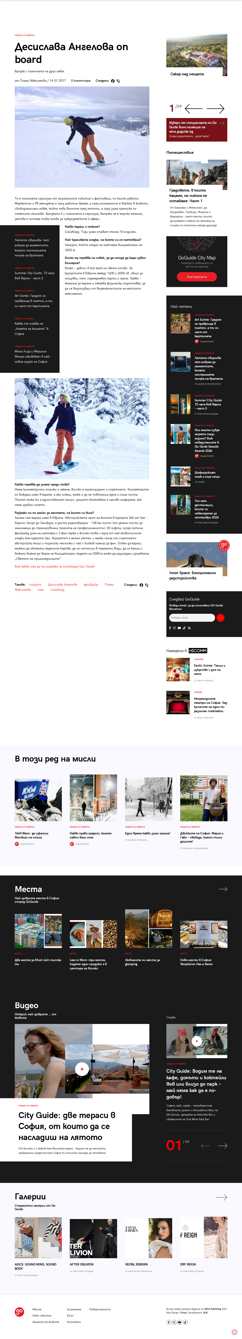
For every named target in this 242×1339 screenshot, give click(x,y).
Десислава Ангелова (62, 584)
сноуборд (57, 590)
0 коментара (81, 81)
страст (35, 584)
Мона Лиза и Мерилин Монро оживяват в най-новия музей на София (32, 354)
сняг (41, 590)
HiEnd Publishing (212, 1309)
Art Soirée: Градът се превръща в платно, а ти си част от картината (34, 299)
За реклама (74, 1309)
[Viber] (118, 81)
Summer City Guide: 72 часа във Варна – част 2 (34, 273)
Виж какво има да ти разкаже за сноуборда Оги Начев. (55, 566)
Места (36, 1309)
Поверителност (100, 1309)
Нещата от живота (25, 35)
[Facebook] (113, 81)
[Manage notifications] (234, 1332)
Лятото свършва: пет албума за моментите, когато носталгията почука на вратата (32, 245)
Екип (70, 1315)
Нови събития (41, 1315)
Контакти (74, 1322)
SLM (205, 1312)
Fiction (183, 1312)
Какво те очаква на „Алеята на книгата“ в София (31, 327)
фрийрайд (91, 584)
